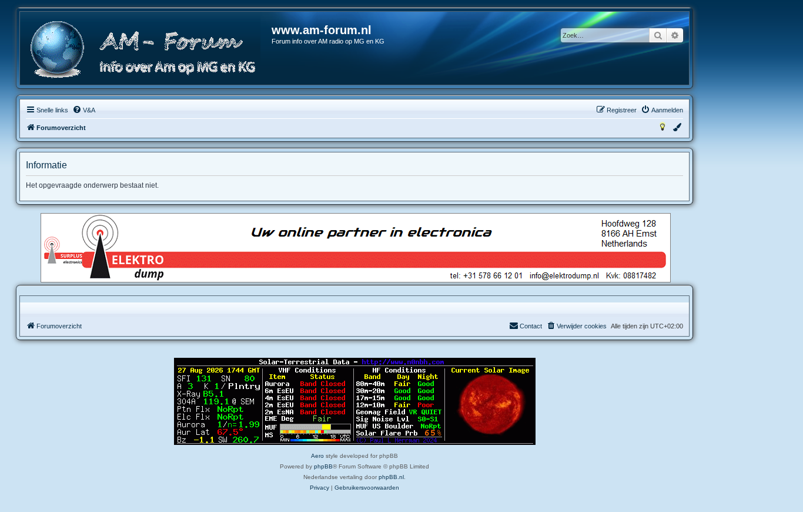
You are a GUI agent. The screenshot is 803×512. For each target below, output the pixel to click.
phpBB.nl (391, 477)
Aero (317, 456)
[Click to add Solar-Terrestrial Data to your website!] (355, 401)
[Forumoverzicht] (146, 50)
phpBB (323, 466)
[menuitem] (83, 110)
